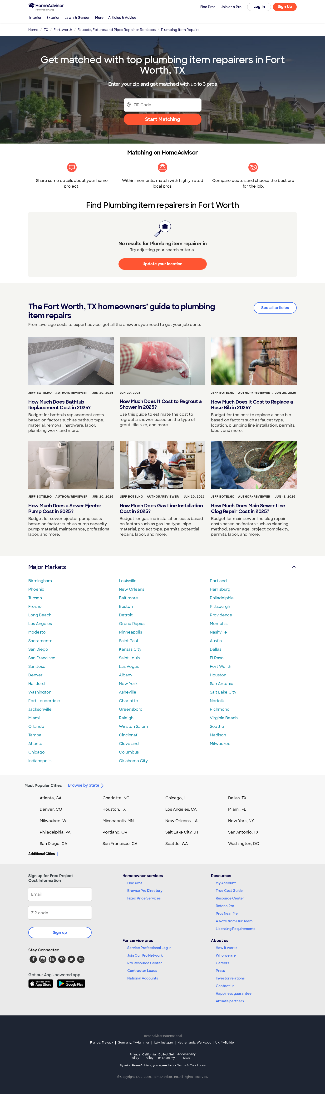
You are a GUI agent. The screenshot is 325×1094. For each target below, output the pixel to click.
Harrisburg (220, 589)
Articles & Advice (122, 17)
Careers (222, 963)
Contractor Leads (142, 971)
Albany (125, 675)
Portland (218, 580)
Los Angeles (40, 623)
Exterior (53, 17)
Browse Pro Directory (144, 891)
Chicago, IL (176, 797)
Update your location (162, 263)
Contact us (225, 986)
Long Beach (39, 615)
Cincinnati (128, 735)
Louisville (128, 580)
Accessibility (186, 1056)
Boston (126, 606)
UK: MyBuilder (225, 1042)
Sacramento (40, 640)
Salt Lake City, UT (182, 832)
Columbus (129, 752)
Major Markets (47, 567)
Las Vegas (129, 666)
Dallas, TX (237, 797)
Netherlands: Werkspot (194, 1042)
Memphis (218, 623)
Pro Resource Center (144, 963)
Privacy (135, 1056)
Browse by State (83, 785)
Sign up (60, 932)
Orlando (36, 726)
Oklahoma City (133, 760)
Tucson (35, 597)
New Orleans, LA (181, 820)
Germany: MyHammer (133, 1042)
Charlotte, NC (116, 797)
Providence (221, 615)
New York (128, 683)
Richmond (220, 709)
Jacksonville (40, 709)
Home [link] (33, 30)
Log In (259, 6)
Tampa (34, 735)
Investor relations (230, 978)
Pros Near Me (227, 913)
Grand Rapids (132, 623)
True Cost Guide (229, 891)
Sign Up (285, 6)
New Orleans (131, 589)
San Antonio (221, 683)
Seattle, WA (176, 843)
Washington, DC (243, 843)
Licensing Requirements (235, 929)
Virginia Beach (224, 717)
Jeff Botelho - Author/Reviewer (58, 393)
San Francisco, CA (120, 843)
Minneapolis (130, 632)
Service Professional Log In (149, 948)
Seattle (217, 726)
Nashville (218, 632)
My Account (226, 883)
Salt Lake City (223, 692)
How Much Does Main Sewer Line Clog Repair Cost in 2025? (248, 508)
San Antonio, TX (243, 832)
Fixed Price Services (144, 898)
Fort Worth (220, 666)
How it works (226, 948)
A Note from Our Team (234, 921)
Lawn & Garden (77, 17)
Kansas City (130, 649)
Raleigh (126, 717)
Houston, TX (114, 809)
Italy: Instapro (163, 1042)
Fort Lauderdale (44, 700)
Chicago (36, 752)
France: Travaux (101, 1042)
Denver (35, 675)
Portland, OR (115, 832)
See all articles (275, 307)
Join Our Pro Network (145, 955)
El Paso (217, 657)
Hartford (36, 683)
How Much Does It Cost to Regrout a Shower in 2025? (161, 404)
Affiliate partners (230, 1001)
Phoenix (36, 589)
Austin (216, 640)
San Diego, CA (53, 843)
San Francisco (41, 657)
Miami (34, 717)
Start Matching (162, 119)
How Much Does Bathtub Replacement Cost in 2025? (59, 404)
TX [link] (46, 30)
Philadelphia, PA (55, 832)
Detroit (126, 615)
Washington (39, 692)
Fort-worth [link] (63, 30)
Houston (218, 675)
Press (220, 971)
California (149, 1056)
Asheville (127, 692)
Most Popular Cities (43, 785)
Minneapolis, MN (118, 820)
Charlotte (128, 700)
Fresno (35, 606)
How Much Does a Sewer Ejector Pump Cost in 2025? (65, 508)
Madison (218, 735)
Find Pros (134, 883)
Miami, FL (237, 809)
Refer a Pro (225, 906)
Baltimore (128, 597)
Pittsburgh (220, 606)
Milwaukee (220, 743)
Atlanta (35, 743)
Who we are (226, 955)
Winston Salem (133, 726)
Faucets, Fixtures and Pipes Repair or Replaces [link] (117, 30)
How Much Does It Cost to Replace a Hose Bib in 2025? (252, 404)
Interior (35, 17)
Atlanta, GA (51, 797)
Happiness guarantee (233, 993)
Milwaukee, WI (53, 820)
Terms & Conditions (191, 1065)
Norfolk (217, 700)
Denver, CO (51, 809)
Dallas (215, 649)
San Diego (38, 649)
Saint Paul (128, 640)
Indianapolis (39, 760)
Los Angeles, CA (181, 809)
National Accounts (142, 978)
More (99, 17)
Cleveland (129, 743)
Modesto (37, 632)
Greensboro (131, 709)
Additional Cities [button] (41, 854)
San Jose (36, 666)
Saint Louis (129, 657)
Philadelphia (222, 597)
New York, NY (241, 820)
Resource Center (230, 898)
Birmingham (40, 580)
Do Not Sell (166, 1056)
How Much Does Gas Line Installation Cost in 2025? (161, 508)
